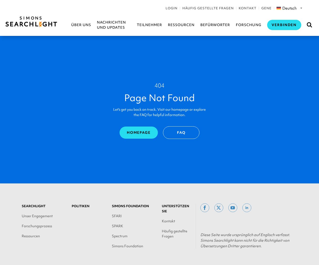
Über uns (81, 25)
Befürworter (215, 25)
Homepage (139, 132)
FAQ (181, 132)
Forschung (248, 25)
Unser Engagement (37, 216)
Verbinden (284, 25)
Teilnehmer (149, 25)
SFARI (117, 216)
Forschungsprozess (37, 226)
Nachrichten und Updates (111, 25)
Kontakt (247, 8)
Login (171, 8)
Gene (266, 8)
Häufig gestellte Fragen (208, 8)
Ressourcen (181, 25)
